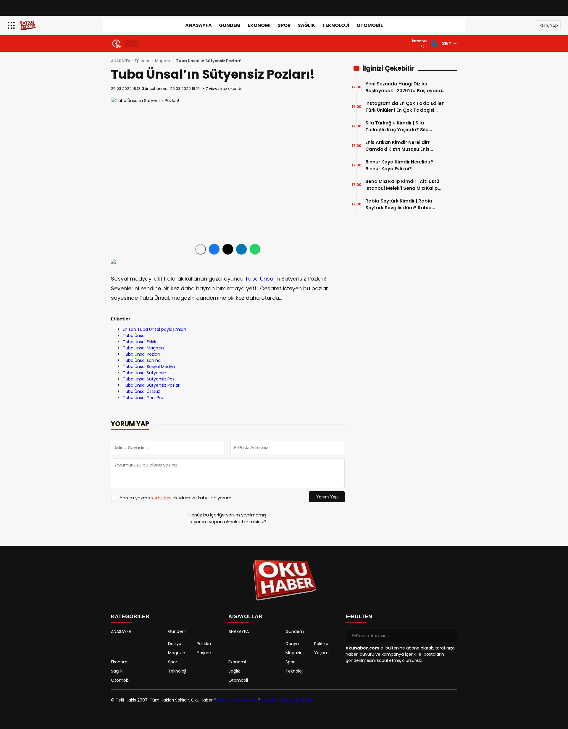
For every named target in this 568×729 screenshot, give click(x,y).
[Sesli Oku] (200, 249)
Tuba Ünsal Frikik (139, 342)
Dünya (174, 644)
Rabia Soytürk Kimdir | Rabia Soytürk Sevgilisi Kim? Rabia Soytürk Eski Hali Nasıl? (398, 204)
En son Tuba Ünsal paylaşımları (154, 329)
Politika (204, 644)
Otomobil (369, 25)
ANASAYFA (198, 25)
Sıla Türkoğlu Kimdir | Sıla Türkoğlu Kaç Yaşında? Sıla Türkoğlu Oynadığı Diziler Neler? (402, 126)
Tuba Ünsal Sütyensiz (144, 373)
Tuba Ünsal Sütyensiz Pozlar (151, 385)
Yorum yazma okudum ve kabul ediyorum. (176, 498)
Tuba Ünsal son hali (142, 360)
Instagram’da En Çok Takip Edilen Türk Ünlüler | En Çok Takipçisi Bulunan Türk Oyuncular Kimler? (405, 107)
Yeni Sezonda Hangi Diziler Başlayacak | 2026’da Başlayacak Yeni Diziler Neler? (405, 87)
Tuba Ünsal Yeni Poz (143, 398)
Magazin (163, 61)
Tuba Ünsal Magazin (143, 348)
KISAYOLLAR (245, 616)
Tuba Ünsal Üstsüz (141, 391)
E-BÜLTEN (359, 616)
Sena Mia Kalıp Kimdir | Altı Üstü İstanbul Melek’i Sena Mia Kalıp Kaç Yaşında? (402, 185)
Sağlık (306, 25)
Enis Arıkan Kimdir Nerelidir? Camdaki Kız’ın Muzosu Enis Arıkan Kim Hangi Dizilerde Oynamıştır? (397, 146)
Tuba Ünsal (260, 278)
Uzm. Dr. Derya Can (237, 700)
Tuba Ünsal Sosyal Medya (149, 367)
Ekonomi (259, 25)
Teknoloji (335, 25)
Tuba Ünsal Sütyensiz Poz (149, 379)
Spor (284, 25)
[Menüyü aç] (12, 25)
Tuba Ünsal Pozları (141, 354)
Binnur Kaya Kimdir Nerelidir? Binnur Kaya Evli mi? (399, 165)
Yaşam (204, 653)
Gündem (230, 25)
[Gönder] (450, 635)
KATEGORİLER (130, 616)
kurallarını (161, 498)
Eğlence (143, 61)
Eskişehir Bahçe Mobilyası (286, 700)
